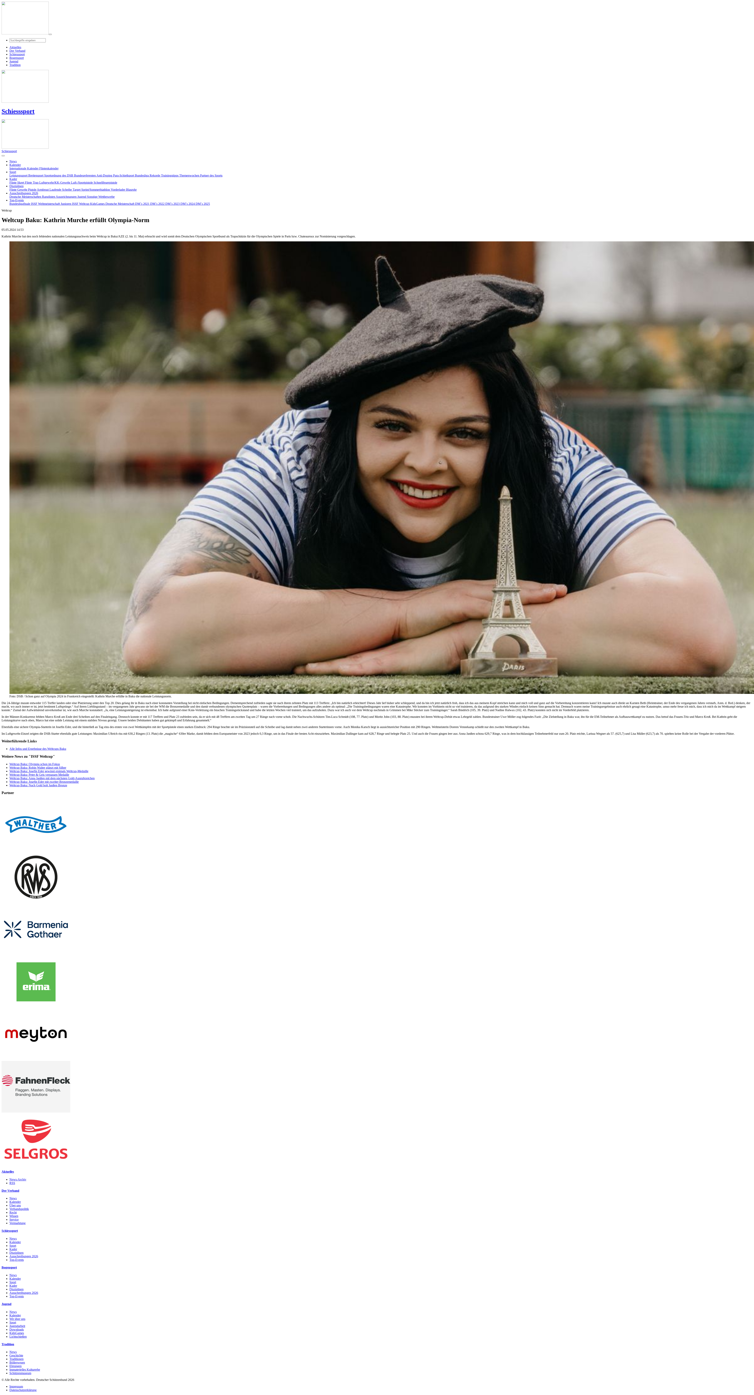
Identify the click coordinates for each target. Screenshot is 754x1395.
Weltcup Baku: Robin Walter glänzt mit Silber (37, 767)
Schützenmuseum (20, 1373)
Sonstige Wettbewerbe (101, 196)
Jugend (82, 196)
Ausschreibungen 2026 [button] (23, 193)
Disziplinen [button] (16, 186)
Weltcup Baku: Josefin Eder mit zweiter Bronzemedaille (44, 781)
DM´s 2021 (142, 203)
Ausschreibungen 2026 (23, 1256)
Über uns (15, 1205)
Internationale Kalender (24, 168)
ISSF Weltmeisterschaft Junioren (51, 203)
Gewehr (22, 189)
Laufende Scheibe (61, 189)
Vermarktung (17, 1223)
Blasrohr (131, 189)
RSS (12, 1183)
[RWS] (36, 901)
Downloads (16, 1329)
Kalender (15, 1202)
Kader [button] (13, 179)
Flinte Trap (32, 182)
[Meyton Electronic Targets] (36, 1059)
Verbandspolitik (19, 1209)
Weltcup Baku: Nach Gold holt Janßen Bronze (38, 785)
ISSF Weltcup (81, 203)
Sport (12, 1245)
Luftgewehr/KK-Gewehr (55, 182)
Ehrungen (15, 1366)
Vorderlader (118, 189)
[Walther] (36, 849)
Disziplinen (16, 1252)
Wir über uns (17, 1319)
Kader (13, 1249)
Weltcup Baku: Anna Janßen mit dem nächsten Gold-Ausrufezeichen (52, 778)
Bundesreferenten (85, 175)
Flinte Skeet (17, 182)
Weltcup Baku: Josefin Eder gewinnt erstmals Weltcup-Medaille (48, 771)
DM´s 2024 (188, 203)
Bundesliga (142, 175)
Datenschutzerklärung (23, 1390)
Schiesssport (18, 111)
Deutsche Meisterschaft (120, 203)
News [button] (13, 161)
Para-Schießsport (124, 175)
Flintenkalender (49, 168)
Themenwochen (189, 175)
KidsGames (97, 203)
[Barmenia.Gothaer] (36, 954)
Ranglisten (49, 196)
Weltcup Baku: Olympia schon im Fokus (34, 764)
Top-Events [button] (16, 200)
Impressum (16, 1386)
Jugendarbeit (17, 1326)
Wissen (13, 1216)
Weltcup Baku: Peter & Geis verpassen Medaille (39, 774)
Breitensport (36, 175)
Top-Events (16, 1259)
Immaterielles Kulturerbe (24, 1369)
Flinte (13, 189)
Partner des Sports (211, 175)
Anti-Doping (104, 175)
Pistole (32, 189)
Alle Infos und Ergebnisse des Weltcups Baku (37, 748)
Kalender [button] (15, 165)
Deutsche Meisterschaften (25, 196)
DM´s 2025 (203, 203)
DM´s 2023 (172, 203)
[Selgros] (36, 1164)
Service (14, 1219)
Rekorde (155, 175)
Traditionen (16, 1359)
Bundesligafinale (20, 203)
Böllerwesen (17, 1362)
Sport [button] (12, 172)
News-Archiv (17, 1179)
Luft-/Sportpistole (82, 182)
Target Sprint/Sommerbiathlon (92, 189)
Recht (13, 1212)
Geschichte (16, 1355)
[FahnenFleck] (36, 1111)
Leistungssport (18, 175)
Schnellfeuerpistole (105, 182)
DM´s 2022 (157, 203)
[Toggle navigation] (50, 34)
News (13, 1198)
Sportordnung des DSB (59, 175)
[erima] (36, 1006)
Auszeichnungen (66, 196)
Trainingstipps (170, 175)
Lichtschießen (18, 1336)
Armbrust (43, 189)
